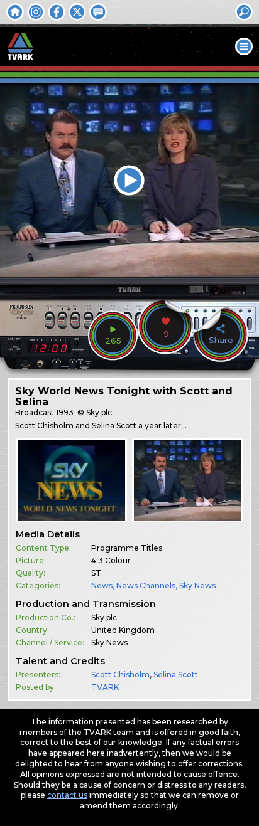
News (102, 585)
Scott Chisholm (120, 674)
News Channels (145, 585)
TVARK (105, 687)
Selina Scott (175, 674)
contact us (67, 795)
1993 (65, 412)
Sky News (197, 585)
